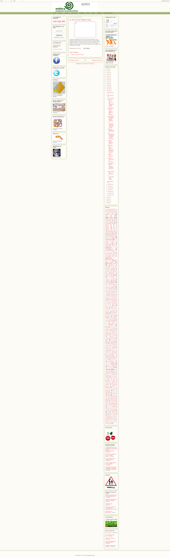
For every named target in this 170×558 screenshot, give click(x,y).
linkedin (114, 344)
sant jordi (107, 398)
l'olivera (109, 342)
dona (113, 305)
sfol (109, 405)
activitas (107, 238)
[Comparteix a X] (86, 48)
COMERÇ (99, 13)
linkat (110, 344)
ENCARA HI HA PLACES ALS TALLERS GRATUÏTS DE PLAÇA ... (111, 166)
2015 (108, 85)
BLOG (54, 13)
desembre (114, 300)
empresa (107, 312)
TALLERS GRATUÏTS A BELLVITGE (111, 130)
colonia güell (107, 288)
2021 (108, 74)
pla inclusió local (114, 377)
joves (106, 339)
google (106, 329)
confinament (113, 291)
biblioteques (111, 264)
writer (115, 422)
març (115, 350)
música (114, 359)
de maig (110, 187)
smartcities (107, 406)
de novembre (111, 95)
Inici (85, 60)
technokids (107, 413)
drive (111, 307)
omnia (109, 367)
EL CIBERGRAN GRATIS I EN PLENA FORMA (111, 125)
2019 (108, 78)
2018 (108, 79)
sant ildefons (107, 397)
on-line (115, 372)
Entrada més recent (74, 60)
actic (113, 237)
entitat (113, 312)
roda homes (108, 392)
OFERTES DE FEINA (108, 13)
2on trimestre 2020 (111, 227)
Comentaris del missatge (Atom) (88, 63)
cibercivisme (107, 275)
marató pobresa (108, 350)
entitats (106, 313)
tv (111, 414)
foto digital (112, 320)
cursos (116, 296)
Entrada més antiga (96, 60)
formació (114, 318)
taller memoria (111, 410)
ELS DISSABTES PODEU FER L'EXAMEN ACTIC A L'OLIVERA (111, 136)
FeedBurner (61, 37)
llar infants (107, 345)
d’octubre (110, 98)
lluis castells (114, 345)
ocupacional (114, 364)
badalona (109, 255)
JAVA (111, 337)
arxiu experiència (111, 251)
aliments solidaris (109, 242)
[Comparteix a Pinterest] (89, 48)
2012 (108, 90)
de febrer (110, 193)
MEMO (93, 13)
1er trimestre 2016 (109, 209)
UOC (110, 415)
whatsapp (115, 420)
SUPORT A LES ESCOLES (110, 155)
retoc (114, 390)
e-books (106, 308)
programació (114, 383)
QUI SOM (60, 13)
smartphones (114, 406)
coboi (114, 285)
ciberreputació (111, 276)
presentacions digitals (110, 381)
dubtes (115, 307)
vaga (111, 416)
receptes (110, 388)
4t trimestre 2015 (110, 233)
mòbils (106, 356)
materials (108, 353)
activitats (113, 238)
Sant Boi (107, 395)
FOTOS (106, 321)
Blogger (93, 555)
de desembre (111, 92)
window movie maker (111, 421)
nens (116, 360)
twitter (114, 414)
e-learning (111, 308)
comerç (113, 288)
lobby (106, 346)
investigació (107, 337)
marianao (113, 351)
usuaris (114, 415)
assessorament (107, 252)
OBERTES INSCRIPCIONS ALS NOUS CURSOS (111, 500)
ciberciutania (113, 274)
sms (108, 407)
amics (106, 244)
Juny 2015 (108, 341)
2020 (108, 76)
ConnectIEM (107, 292)
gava (113, 323)
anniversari (113, 245)
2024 (108, 69)
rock (115, 391)
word (111, 422)
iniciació (107, 333)
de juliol (109, 184)
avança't (115, 254)
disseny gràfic (111, 304)
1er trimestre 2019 (112, 211)
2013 (108, 88)
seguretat (113, 403)
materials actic (114, 353)
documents (107, 305)
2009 (108, 201)
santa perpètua (114, 400)
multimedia (109, 359)
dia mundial (107, 301)
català (106, 270)
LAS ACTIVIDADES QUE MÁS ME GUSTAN (110, 542)
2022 (108, 72)
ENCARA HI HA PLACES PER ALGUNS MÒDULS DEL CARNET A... (111, 111)
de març (110, 191)
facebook (107, 316)
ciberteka (106, 277)
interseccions (111, 336)
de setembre (110, 181)
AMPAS (112, 244)
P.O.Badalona (114, 373)
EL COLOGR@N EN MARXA (111, 177)
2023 (108, 70)
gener (116, 323)
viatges (115, 416)
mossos (108, 358)
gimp (114, 328)
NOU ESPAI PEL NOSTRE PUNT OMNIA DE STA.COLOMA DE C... (110, 149)
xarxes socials (108, 423)
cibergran (114, 275)
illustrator (110, 330)
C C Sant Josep (113, 267)
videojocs (115, 417)
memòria (113, 355)
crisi (106, 296)
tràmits (108, 414)
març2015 (107, 351)
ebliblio (116, 308)
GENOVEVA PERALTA (109, 325)
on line (111, 372)
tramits (115, 413)
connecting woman (114, 292)
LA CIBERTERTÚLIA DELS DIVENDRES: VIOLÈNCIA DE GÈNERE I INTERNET (111, 468)
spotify (112, 407)
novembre (112, 362)
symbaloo (115, 408)
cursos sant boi (111, 298)
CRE (115, 295)
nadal (106, 360)
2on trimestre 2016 (109, 223)
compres (107, 291)
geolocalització (113, 327)
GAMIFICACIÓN (108, 503)
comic (106, 289)
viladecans (109, 418)
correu (111, 295)
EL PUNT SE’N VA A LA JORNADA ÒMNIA (110, 459)
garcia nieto (111, 322)
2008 (108, 202)
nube (106, 363)
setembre (115, 404)
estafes (106, 315)
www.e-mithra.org (56, 44)
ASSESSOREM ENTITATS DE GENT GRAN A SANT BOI (111, 119)
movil (112, 358)
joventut (114, 338)
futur (116, 321)
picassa (112, 376)
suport (111, 408)
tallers (106, 412)
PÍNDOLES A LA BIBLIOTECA (108, 512)
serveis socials (108, 404)
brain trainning (113, 266)
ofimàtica (115, 366)
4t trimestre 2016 (111, 234)
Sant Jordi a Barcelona (110, 538)
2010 (108, 199)
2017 (108, 81)
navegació (111, 360)
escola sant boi (112, 314)
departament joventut (113, 299)
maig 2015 (115, 346)
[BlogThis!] (85, 48)
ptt (108, 385)
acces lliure (114, 236)
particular (113, 374)
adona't (116, 239)
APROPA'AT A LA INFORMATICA (111, 248)
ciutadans (111, 282)
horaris (106, 330)
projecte (115, 384)
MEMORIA (107, 355)
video (106, 417)
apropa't (107, 250)
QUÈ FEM (67, 13)
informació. (113, 332)
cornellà (106, 295)
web (106, 420)
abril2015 (108, 236)
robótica (111, 391)
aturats (115, 253)
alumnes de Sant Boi (110, 243)
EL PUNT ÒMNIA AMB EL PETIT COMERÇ (110, 463)
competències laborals (111, 290)
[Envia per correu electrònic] (84, 48)
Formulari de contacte (57, 49)
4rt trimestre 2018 (113, 232)
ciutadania (107, 281)
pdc (106, 375)
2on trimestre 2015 (111, 222)
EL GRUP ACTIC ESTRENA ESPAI (110, 142)
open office (107, 373)
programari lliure (108, 384)
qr (112, 387)
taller (116, 409)
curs (112, 296)
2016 (108, 83)
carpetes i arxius (110, 268)
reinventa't (107, 390)
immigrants (107, 331)
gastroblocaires (107, 323)
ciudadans (112, 280)
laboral (115, 343)
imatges (114, 330)
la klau (111, 343)
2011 (108, 197)
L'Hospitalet (114, 341)
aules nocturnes (110, 254)
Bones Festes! (108, 532)
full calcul (112, 321)
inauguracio (113, 331)
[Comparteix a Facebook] (87, 48)
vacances (107, 416)
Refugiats (113, 389)
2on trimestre (114, 221)
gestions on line (108, 328)
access (108, 237)
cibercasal (107, 274)
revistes (106, 391)
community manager (113, 289)
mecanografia (111, 354)
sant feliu (113, 396)
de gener (110, 195)
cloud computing (112, 284)
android (107, 245)
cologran (107, 287)
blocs (106, 266)
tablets (112, 409)
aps (112, 250)
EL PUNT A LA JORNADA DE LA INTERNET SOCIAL (110, 455)
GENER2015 (110, 324)
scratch (106, 403)
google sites (112, 329)
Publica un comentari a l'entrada (77, 54)
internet (115, 335)
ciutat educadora (108, 283)
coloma (112, 287)
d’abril (109, 189)
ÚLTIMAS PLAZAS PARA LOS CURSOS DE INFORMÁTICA (110, 508)
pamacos (108, 374)
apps (106, 246)
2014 (108, 87)
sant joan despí (113, 397)
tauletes (113, 412)
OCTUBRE (112, 363)
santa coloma (114, 398)
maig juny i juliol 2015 (111, 347)
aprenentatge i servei (112, 246)
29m (109, 221)
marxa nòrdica (114, 352)
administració (108, 239)
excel (114, 315)
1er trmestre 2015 (111, 213)
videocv (110, 417)
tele (112, 413)
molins (111, 356)
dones (106, 306)
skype (114, 405)
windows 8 (107, 422)
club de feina (108, 285)
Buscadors (107, 267)
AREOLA (115, 250)
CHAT (88, 13)
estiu (110, 315)
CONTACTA (82, 13)
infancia (106, 332)
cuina (109, 296)
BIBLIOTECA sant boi (111, 263)
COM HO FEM (74, 13)
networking (110, 361)
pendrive (109, 375)
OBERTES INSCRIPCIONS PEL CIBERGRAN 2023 (111, 496)
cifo (113, 278)
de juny (109, 186)
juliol (116, 339)
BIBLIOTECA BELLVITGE (108, 259)
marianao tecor (107, 352)
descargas (108, 300)
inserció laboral (114, 333)
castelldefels (112, 269)
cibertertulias (113, 277)
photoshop (107, 376)
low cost (110, 346)
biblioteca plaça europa (111, 261)
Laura (106, 344)
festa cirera (111, 317)
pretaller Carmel (108, 382)
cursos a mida (109, 297)
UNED (106, 415)
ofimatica (109, 366)
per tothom (114, 375)
